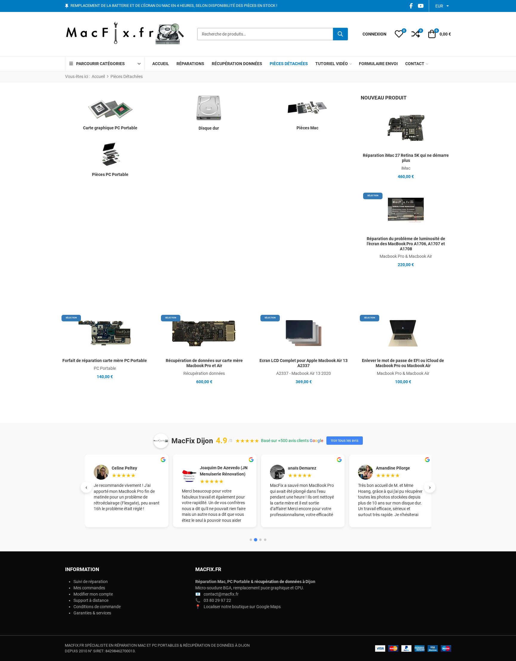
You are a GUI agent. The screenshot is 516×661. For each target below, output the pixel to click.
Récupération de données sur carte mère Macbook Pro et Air (204, 363)
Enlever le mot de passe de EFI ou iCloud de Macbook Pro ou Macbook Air (403, 363)
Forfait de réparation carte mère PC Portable (104, 360)
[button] (399, 34)
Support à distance (90, 600)
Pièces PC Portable (110, 174)
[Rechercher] (340, 34)
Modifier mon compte (93, 594)
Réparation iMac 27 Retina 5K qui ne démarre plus (406, 158)
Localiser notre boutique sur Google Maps (242, 606)
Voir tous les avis (344, 440)
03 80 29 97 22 (217, 600)
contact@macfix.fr (221, 594)
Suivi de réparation (90, 581)
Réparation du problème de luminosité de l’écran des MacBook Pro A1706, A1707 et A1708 (406, 243)
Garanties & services (92, 613)
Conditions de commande (97, 606)
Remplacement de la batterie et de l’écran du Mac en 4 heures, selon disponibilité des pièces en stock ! (173, 6)
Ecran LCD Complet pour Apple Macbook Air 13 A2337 (303, 363)
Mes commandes (89, 587)
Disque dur (209, 128)
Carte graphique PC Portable (110, 127)
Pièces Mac (307, 127)
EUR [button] (439, 6)
